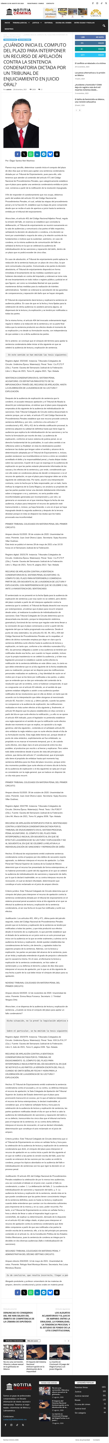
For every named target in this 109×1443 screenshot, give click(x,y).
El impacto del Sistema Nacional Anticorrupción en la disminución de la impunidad (36, 1367)
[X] (106, 3)
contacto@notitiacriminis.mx (15, 1419)
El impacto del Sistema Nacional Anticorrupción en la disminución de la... (60, 1404)
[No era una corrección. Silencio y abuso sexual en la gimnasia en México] (13, 1352)
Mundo (77, 1400)
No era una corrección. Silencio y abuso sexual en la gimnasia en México (13, 1365)
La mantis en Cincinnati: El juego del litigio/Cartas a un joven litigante (59, 1365)
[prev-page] (65, 1340)
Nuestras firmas (15, 35)
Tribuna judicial (20, 23)
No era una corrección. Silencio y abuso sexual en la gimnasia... (60, 1391)
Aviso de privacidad (83, 1440)
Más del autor (32, 1341)
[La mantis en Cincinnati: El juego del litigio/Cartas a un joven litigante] (59, 1352)
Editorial (49, 23)
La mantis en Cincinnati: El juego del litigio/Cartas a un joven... (61, 1417)
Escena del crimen (63, 23)
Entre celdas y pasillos (84, 23)
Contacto (50, 3)
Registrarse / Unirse (35, 3)
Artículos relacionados (14, 1341)
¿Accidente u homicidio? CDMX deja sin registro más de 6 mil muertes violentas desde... (88, 87)
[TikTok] (101, 3)
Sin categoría (80, 1413)
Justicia (36, 23)
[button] (104, 26)
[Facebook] (93, 3)
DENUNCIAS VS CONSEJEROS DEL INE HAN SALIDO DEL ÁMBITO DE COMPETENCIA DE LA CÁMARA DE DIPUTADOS (18, 1317)
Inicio (7, 23)
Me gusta (100, 37)
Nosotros (9, 29)
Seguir (101, 43)
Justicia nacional (82, 1396)
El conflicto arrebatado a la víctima (90, 63)
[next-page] (68, 1340)
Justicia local (80, 1409)
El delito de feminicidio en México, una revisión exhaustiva (90, 100)
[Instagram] (97, 3)
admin (8, 89)
